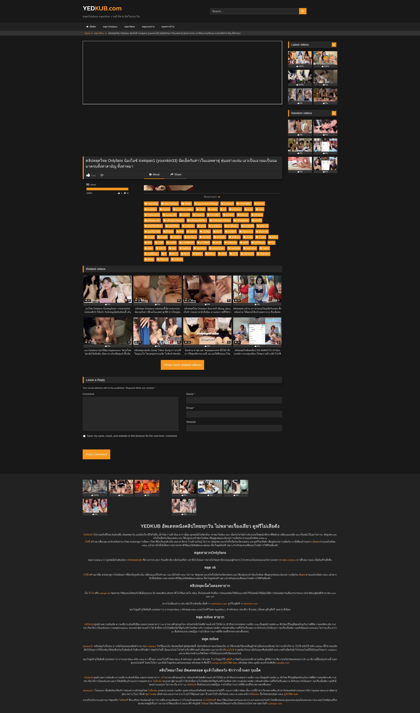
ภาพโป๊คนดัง (188, 242)
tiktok (202, 209)
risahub (166, 209)
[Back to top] (409, 703)
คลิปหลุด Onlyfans (175, 220)
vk (224, 209)
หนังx (149, 248)
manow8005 (245, 203)
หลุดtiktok (235, 248)
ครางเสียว (214, 215)
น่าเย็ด (249, 237)
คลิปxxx (244, 215)
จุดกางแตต (150, 694)
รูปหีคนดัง (231, 242)
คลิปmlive (254, 694)
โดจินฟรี (123, 700)
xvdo (261, 209)
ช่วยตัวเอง (216, 226)
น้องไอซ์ (206, 237)
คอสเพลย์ (189, 226)
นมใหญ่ (206, 231)
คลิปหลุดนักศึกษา (198, 220)
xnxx (250, 209)
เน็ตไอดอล (248, 254)
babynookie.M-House (208, 203)
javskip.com (283, 662)
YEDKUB (87, 534)
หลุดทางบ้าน (168, 26)
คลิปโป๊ (258, 220)
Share (177, 174)
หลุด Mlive (129, 26)
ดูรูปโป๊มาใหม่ (153, 231)
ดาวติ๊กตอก (233, 226)
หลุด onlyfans (289, 560)
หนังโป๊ (162, 248)
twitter (214, 209)
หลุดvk (266, 248)
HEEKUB (89, 624)
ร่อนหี (218, 242)
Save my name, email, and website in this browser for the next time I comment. (132, 435)
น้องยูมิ (163, 237)
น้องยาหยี (263, 231)
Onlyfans (151, 209)
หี (165, 254)
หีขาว (175, 254)
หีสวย (186, 254)
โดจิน (204, 703)
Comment (88, 394)
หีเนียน (199, 254)
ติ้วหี (181, 231)
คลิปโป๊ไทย (173, 226)
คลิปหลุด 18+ (153, 220)
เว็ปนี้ (87, 541)
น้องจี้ (218, 231)
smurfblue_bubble (184, 209)
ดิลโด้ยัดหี (248, 226)
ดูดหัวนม (264, 226)
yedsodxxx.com (219, 603)
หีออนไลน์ (229, 649)
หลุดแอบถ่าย (148, 26)
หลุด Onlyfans (110, 26)
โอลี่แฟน (178, 259)
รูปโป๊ (245, 242)
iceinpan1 (228, 203)
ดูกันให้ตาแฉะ (230, 662)
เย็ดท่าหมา (264, 254)
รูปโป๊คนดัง (259, 242)
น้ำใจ (91, 593)
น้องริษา (177, 237)
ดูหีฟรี (229, 659)
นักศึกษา (236, 237)
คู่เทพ (202, 226)
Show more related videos (182, 365)
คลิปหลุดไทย (242, 220)
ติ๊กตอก (169, 231)
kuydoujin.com (274, 703)
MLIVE (260, 203)
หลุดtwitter (251, 248)
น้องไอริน (221, 237)
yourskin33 (171, 215)
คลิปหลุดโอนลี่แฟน (221, 220)
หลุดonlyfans (218, 248)
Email (190, 408)
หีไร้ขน (211, 254)
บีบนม (274, 237)
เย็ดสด (150, 259)
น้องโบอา (191, 237)
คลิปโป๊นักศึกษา (154, 226)
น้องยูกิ (150, 237)
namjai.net (105, 593)
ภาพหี (160, 242)
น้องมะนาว (247, 231)
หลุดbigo (186, 248)
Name (190, 394)
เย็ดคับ (92, 26)
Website (191, 422)
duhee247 (88, 646)
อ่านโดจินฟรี (209, 700)
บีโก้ (149, 242)
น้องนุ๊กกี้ (232, 231)
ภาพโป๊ (172, 242)
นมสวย (193, 231)
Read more (210, 196)
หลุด (174, 248)
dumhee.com (251, 603)
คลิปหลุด (258, 215)
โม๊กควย (164, 259)
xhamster (236, 209)
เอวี (162, 677)
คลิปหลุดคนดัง (134, 560)
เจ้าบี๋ (235, 254)
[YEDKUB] (102, 9)
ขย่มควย (200, 215)
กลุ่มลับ (186, 215)
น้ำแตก (262, 237)
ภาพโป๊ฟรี (204, 242)
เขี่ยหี (223, 254)
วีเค (272, 242)
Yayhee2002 (153, 215)
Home (87, 33)
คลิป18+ (230, 215)
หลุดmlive (201, 248)
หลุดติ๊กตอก (152, 254)
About (155, 174)
